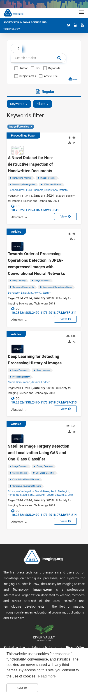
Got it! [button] (22, 688)
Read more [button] (47, 676)
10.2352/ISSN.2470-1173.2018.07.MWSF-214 (44, 515)
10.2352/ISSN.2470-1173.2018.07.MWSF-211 (44, 312)
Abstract (18, 217)
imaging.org (42, 589)
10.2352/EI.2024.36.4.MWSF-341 (35, 210)
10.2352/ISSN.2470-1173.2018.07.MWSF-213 (44, 402)
